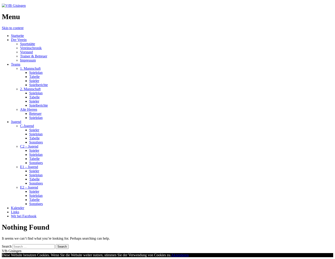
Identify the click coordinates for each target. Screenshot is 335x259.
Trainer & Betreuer (33, 56)
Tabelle (34, 77)
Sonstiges (36, 142)
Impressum (28, 60)
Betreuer (35, 113)
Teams (15, 64)
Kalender (17, 208)
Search (7, 246)
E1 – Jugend (29, 167)
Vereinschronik (31, 48)
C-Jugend (27, 126)
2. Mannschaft (30, 89)
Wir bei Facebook (23, 216)
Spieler (34, 81)
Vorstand (26, 52)
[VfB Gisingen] (14, 6)
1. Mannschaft (30, 68)
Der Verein (19, 40)
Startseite (17, 36)
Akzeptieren (180, 255)
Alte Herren (28, 109)
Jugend (16, 122)
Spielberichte (38, 85)
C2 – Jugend (29, 146)
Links (15, 212)
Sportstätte (27, 44)
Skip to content (12, 28)
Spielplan (36, 72)
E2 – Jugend (29, 187)
